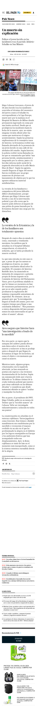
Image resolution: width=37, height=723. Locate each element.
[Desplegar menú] (3, 12)
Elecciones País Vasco (8, 24)
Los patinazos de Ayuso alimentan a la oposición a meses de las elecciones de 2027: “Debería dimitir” (18, 619)
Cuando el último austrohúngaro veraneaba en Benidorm (15, 574)
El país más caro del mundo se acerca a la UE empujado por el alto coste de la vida (17, 596)
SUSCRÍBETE (27, 12)
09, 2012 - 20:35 (20, 54)
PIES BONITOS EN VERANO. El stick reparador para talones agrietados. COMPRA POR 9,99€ (26, 700)
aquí (30, 487)
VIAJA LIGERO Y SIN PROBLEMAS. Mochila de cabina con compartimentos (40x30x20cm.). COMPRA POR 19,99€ (26, 689)
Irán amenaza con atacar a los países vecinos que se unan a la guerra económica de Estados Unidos (17, 567)
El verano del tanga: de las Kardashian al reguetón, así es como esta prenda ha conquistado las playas (18, 602)
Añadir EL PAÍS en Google (11, 64)
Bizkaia (34, 24)
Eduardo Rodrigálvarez (18, 51)
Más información (6, 482)
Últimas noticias (8, 555)
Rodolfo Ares (6, 474)
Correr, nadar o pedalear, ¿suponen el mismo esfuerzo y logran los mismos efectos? (17, 614)
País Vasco (8, 19)
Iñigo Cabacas (15, 474)
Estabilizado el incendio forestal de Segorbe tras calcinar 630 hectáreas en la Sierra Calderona (18, 581)
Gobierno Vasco (20, 24)
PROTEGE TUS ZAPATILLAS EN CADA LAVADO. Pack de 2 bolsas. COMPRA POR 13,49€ (18, 667)
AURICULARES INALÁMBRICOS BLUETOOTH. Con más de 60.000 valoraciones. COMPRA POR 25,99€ (26, 678)
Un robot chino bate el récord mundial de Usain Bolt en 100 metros (18, 560)
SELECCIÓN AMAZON (18, 639)
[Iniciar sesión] (33, 12)
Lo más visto (6, 591)
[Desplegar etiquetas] (33, 473)
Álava (28, 24)
